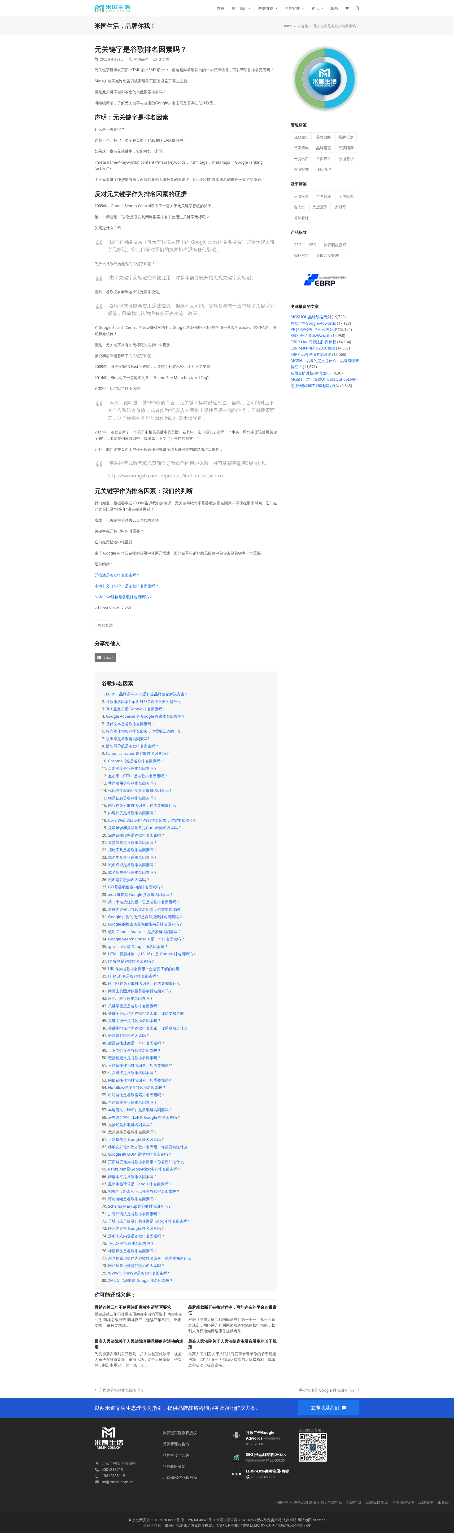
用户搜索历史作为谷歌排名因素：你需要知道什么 (149, 1258)
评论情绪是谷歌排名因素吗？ (132, 1198)
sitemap (319, 1519)
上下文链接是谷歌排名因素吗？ (134, 1050)
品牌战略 (323, 137)
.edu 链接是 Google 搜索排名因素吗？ (140, 894)
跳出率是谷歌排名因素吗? (127, 738)
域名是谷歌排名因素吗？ (129, 879)
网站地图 (304, 1519)
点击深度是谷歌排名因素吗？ (132, 768)
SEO (312, 244)
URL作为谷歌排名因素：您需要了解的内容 (143, 968)
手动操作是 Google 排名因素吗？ (136, 1139)
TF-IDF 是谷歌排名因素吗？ (131, 1243)
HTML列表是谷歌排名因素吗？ (134, 976)
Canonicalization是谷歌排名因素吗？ (138, 753)
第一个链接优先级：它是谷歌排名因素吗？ (144, 901)
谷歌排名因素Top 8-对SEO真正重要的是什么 (143, 701)
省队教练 (301, 217)
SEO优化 (301, 137)
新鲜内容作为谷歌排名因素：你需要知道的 (144, 909)
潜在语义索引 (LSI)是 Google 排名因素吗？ (144, 1117)
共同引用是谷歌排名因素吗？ (132, 783)
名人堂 (299, 207)
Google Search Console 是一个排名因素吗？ (146, 939)
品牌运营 (323, 147)
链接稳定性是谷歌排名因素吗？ (134, 1057)
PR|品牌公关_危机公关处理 (314, 329)
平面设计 (323, 158)
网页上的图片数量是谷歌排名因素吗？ (140, 991)
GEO (298, 244)
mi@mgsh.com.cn (118, 1482)
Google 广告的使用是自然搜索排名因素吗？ (145, 916)
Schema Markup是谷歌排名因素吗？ (139, 1206)
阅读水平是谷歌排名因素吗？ (132, 1176)
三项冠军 (301, 196)
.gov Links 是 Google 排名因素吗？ (138, 946)
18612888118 (113, 1475)
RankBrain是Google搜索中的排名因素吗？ (144, 1169)
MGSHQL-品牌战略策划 (311, 316)
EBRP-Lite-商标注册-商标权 (313, 342)
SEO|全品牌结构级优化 (310, 335)
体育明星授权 (335, 244)
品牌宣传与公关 (176, 1455)
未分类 (164, 59)
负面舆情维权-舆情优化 (310, 373)
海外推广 (301, 255)
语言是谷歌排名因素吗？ (129, 1035)
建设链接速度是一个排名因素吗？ (136, 1043)
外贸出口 (301, 158)
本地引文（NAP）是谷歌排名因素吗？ (127, 586)
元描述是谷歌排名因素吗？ (117, 575)
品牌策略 (301, 147)
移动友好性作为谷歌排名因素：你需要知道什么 (148, 1146)
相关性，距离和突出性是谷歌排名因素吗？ (144, 1191)
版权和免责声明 (269, 1519)
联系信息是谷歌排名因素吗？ (132, 798)
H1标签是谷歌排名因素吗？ (131, 961)
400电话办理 (301, 1525)
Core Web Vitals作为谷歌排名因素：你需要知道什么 (152, 820)
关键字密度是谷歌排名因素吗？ (134, 1006)
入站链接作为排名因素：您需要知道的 (140, 1065)
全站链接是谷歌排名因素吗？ (132, 1102)
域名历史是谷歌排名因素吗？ (132, 872)
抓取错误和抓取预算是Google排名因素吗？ (145, 827)
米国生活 (172, 1525)
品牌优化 (283, 1525)
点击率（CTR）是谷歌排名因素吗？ (138, 775)
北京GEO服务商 (225, 1525)
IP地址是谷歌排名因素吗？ (130, 998)
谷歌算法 (105, 625)
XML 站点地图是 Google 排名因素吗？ (140, 1280)
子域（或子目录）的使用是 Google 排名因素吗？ (149, 1221)
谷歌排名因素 (117, 683)
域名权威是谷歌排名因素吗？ (132, 864)
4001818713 (112, 1469)
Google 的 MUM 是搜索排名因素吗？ (140, 1154)
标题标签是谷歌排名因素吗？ (132, 1250)
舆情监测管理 (327, 255)
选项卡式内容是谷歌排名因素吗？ (136, 1236)
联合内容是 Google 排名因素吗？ (136, 1228)
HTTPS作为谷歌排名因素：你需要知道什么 (144, 983)
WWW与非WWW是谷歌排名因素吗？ (139, 1273)
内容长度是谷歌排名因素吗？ (132, 812)
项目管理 (323, 169)
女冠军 (340, 207)
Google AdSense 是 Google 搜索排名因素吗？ (145, 716)
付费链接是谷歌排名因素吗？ (132, 1072)
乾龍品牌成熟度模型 (196, 1525)
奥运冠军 (319, 207)
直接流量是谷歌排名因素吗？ (132, 842)
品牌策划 (346, 137)
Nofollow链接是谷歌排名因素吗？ (124, 596)
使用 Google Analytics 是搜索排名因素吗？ (144, 931)
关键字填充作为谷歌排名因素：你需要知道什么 (148, 1028)
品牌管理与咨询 (176, 1443)
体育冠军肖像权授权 (180, 1432)
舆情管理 (301, 169)
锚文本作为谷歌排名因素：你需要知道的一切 (144, 731)
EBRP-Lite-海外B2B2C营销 (313, 348)
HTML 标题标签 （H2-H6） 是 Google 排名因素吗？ (152, 953)
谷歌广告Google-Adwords (313, 323)
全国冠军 (346, 196)
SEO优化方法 (264, 1525)
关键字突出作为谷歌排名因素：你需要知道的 (146, 1013)
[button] (346, 8)
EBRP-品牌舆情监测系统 (311, 354)
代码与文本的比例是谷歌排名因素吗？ (140, 790)
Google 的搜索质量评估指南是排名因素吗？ (145, 924)
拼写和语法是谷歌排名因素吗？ (134, 1213)
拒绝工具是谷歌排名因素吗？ (132, 849)
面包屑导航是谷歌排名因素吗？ (132, 746)
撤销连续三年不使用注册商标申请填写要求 (133, 1307)
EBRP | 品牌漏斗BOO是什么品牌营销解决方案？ (147, 694)
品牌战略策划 (174, 1466)
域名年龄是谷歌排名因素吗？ (132, 857)
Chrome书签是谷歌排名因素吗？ (136, 761)
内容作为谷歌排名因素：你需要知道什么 (142, 805)
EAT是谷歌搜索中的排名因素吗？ (136, 887)
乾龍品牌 (141, 59)
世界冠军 (323, 196)
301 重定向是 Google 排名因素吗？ (136, 709)
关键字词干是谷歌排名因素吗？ (134, 1020)
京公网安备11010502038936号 (156, 1519)
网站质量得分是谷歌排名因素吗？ (136, 1265)
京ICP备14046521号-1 (198, 1519)
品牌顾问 (346, 147)
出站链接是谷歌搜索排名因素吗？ (136, 1094)
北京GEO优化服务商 (180, 1477)
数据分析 (346, 158)
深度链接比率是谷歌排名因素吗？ (136, 835)
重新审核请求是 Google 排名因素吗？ (140, 1184)
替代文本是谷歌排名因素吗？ (130, 723)
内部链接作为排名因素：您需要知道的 (140, 1080)
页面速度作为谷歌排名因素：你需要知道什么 (146, 1161)
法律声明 (289, 1519)
